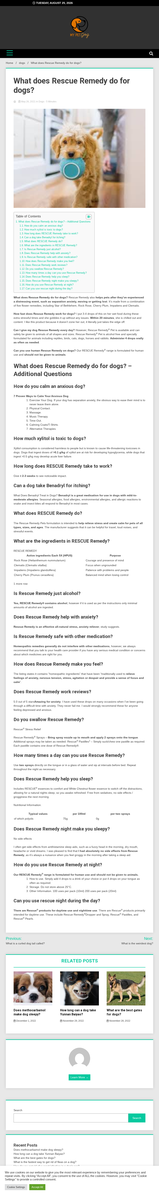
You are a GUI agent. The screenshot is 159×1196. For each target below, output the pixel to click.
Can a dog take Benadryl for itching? (44, 237)
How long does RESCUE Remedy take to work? (51, 233)
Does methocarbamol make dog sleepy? (29, 1012)
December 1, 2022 (26, 1020)
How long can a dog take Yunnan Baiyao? (78, 1012)
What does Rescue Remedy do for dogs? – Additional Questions (54, 221)
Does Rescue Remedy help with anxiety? (47, 253)
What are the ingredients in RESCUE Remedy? (50, 245)
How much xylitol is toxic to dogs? (43, 229)
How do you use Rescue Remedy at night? (49, 284)
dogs (41, 101)
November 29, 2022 (73, 1020)
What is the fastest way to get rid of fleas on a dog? (45, 1161)
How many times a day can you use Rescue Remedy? (56, 273)
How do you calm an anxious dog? (43, 225)
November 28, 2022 (119, 1020)
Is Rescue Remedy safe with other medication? (50, 257)
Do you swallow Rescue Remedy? (45, 269)
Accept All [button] (37, 1187)
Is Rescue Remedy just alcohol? (42, 249)
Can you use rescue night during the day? (49, 288)
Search (18, 1110)
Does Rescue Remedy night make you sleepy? (52, 280)
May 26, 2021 (28, 101)
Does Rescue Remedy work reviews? (46, 265)
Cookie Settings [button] (16, 1187)
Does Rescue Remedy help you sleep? (47, 276)
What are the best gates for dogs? (34, 1157)
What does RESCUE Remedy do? (43, 241)
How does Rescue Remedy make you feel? (50, 261)
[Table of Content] (89, 216)
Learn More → (79, 1077)
